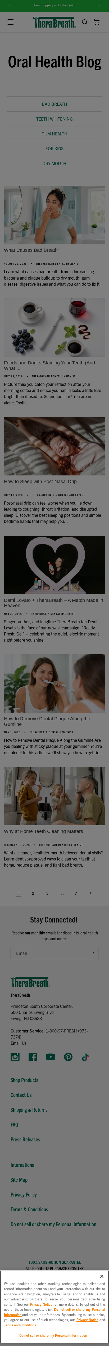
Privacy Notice (41, 1304)
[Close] (102, 1276)
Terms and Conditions (20, 1325)
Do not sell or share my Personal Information (53, 1335)
